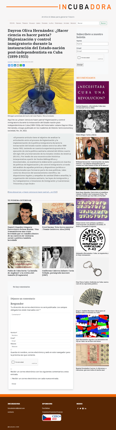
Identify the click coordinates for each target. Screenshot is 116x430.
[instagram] (83, 408)
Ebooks (18, 23)
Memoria (16, 62)
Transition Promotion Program (52, 412)
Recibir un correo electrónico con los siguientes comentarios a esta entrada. (40, 373)
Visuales (32, 23)
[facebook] (78, 408)
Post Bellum (46, 408)
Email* (13, 338)
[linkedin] (85, 408)
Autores (66, 23)
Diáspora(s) (58, 23)
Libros (38, 23)
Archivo (73, 23)
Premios (25, 23)
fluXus (51, 23)
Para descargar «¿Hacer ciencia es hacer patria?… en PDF (32, 192)
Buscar (103, 23)
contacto (11, 412)
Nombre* (14, 333)
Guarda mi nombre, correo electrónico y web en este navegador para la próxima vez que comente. (40, 353)
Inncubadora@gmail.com (16, 408)
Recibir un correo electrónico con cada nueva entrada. (35, 378)
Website (13, 344)
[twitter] (80, 408)
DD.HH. (12, 23)
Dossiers (44, 23)
